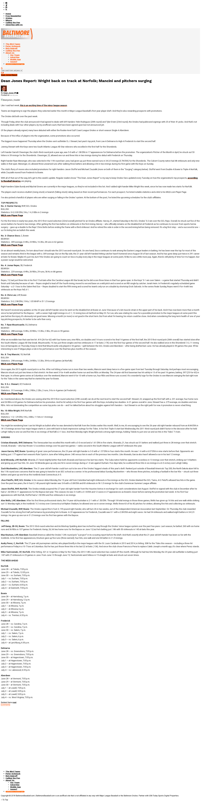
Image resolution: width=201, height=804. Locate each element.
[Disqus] (100, 735)
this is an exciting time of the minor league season (43, 105)
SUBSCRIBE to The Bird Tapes (15, 64)
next (14, 702)
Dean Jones (8, 93)
